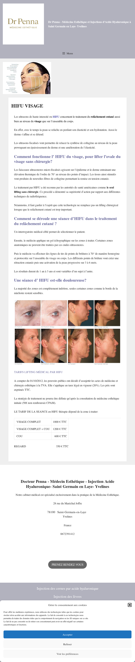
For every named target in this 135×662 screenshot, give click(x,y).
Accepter (67, 634)
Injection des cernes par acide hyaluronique (67, 588)
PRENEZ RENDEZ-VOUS (67, 565)
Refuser (67, 644)
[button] (129, 605)
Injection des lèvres (68, 596)
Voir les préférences (67, 654)
